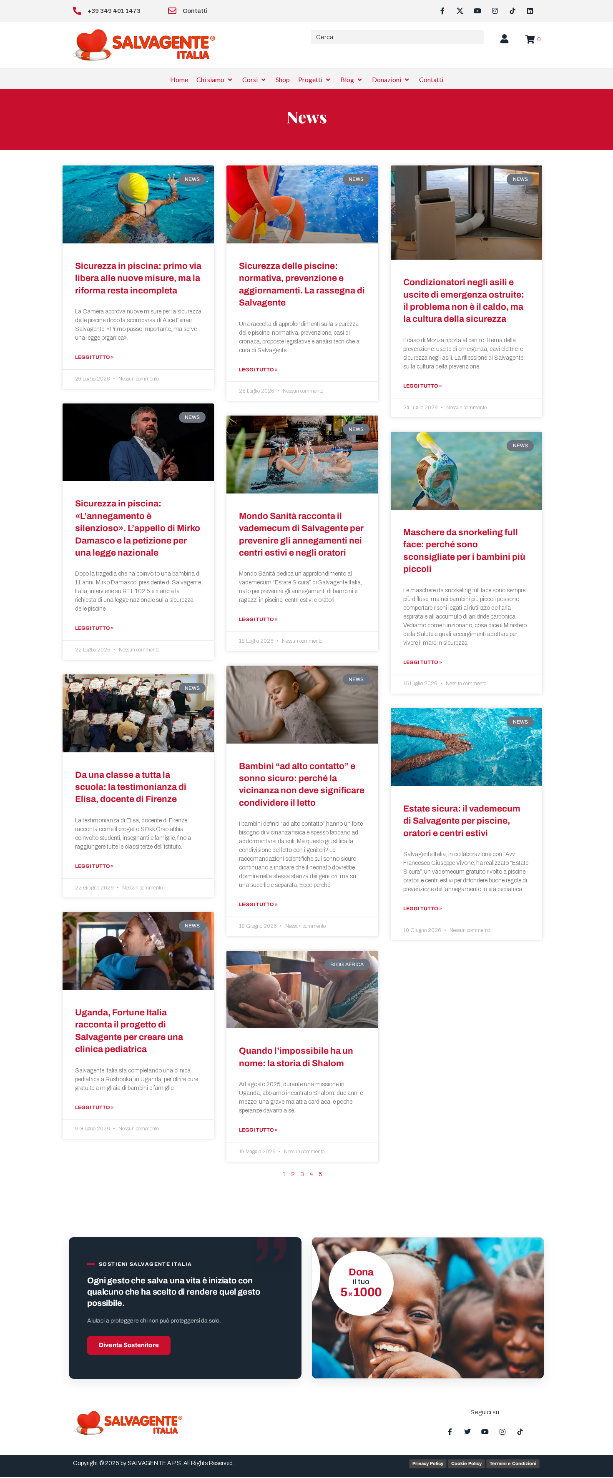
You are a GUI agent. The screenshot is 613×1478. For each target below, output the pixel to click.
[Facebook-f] (442, 11)
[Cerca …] (397, 37)
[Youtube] (477, 11)
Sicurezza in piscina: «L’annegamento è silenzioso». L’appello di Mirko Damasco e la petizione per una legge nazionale (137, 528)
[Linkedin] (530, 11)
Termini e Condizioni (513, 1463)
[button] (215, 79)
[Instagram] (495, 11)
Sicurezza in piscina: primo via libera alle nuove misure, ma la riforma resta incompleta (138, 278)
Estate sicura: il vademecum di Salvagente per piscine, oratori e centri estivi (461, 821)
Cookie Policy (466, 1463)
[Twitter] (467, 1431)
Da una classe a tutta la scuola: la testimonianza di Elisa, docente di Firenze (130, 787)
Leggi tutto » (94, 357)
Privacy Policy (427, 1463)
